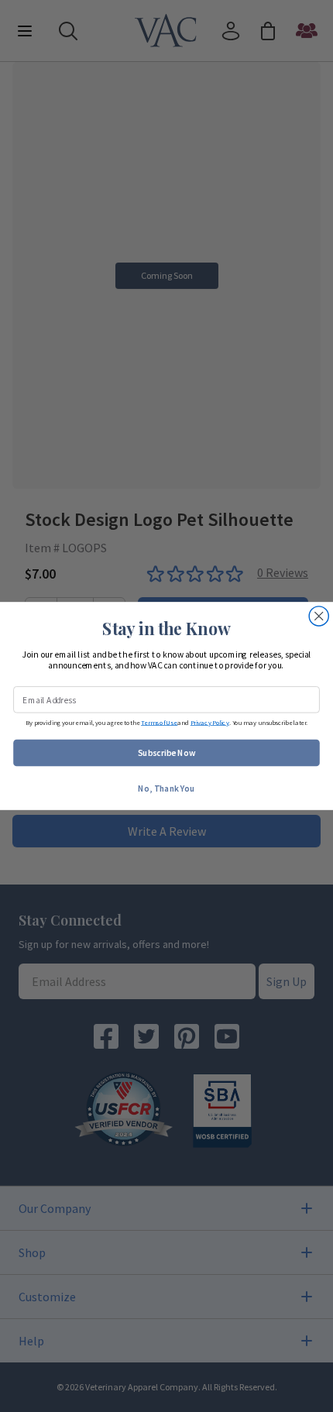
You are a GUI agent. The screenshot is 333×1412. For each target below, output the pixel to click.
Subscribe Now (167, 752)
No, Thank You (166, 787)
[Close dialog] (318, 616)
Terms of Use (159, 722)
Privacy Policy (210, 722)
